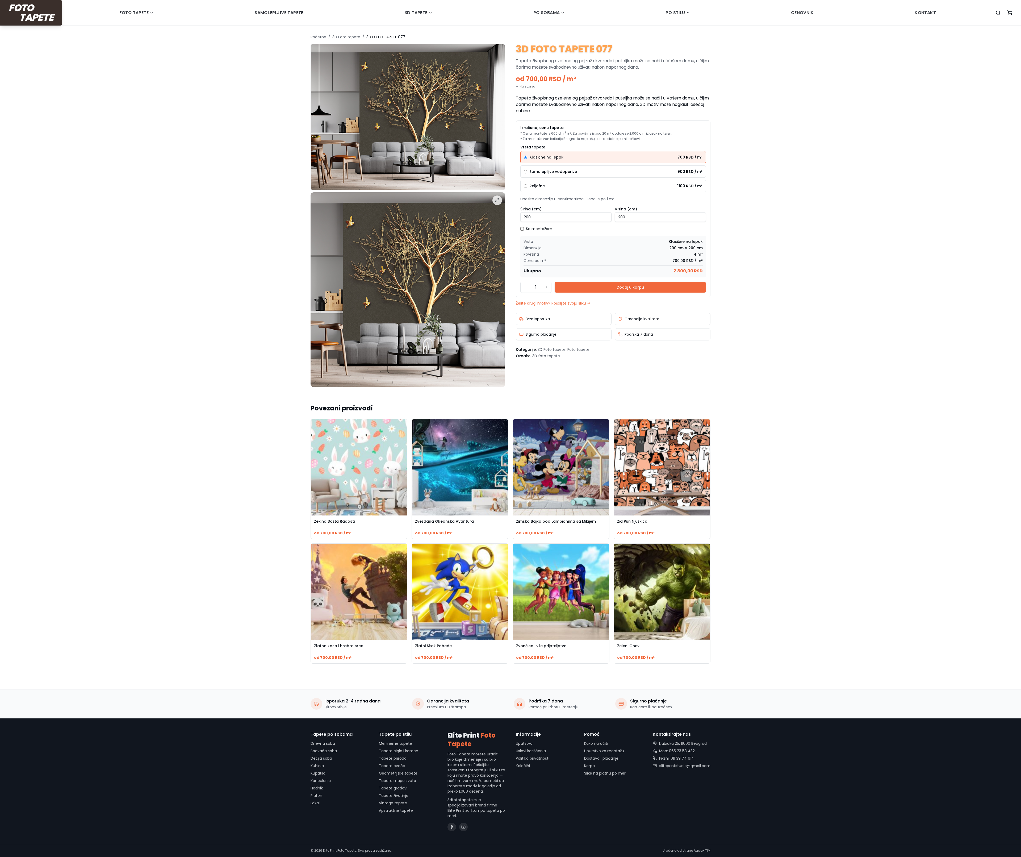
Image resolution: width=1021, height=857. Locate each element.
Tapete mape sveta (397, 780)
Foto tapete (134, 13)
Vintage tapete (393, 803)
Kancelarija (321, 780)
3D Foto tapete (346, 37)
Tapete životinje (393, 795)
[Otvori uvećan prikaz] (497, 200)
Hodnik (317, 788)
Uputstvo (524, 743)
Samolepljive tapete (278, 13)
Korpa (589, 765)
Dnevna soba (323, 743)
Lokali (315, 803)
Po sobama (546, 13)
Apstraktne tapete (396, 810)
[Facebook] (451, 827)
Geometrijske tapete (398, 773)
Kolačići (523, 765)
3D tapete (416, 13)
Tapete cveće (392, 765)
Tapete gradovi (393, 788)
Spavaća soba (324, 751)
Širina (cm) (531, 209)
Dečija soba (321, 758)
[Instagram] (463, 827)
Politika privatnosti (532, 758)
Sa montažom (539, 228)
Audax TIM (702, 850)
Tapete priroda (393, 758)
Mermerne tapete (395, 743)
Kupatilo (318, 773)
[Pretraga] (998, 13)
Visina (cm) (626, 209)
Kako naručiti (596, 743)
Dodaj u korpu (630, 287)
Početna (318, 37)
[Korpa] (1010, 13)
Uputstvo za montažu (604, 751)
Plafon (316, 795)
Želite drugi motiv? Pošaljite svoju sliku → (553, 303)
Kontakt (925, 13)
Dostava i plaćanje (601, 758)
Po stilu (675, 13)
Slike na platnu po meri (605, 773)
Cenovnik (802, 13)
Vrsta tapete (532, 147)
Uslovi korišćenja (531, 751)
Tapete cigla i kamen (398, 751)
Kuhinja (317, 765)
